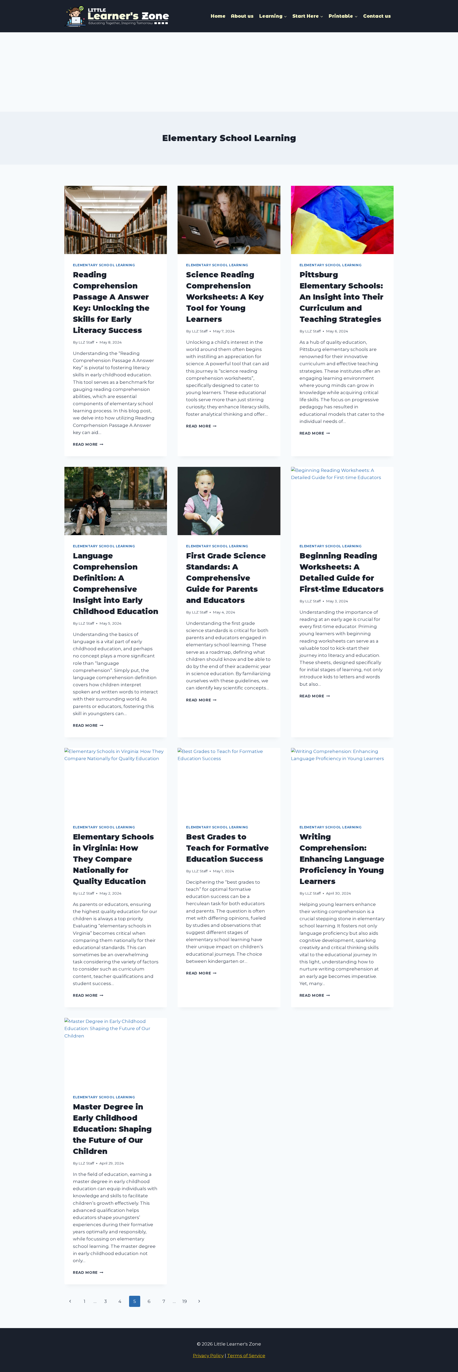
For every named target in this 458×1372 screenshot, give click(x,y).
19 (184, 1301)
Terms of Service (246, 1355)
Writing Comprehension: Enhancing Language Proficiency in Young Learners (342, 859)
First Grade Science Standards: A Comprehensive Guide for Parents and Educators (226, 578)
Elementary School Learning (104, 265)
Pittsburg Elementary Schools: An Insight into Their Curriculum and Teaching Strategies (342, 297)
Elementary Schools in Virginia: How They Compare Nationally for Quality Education (113, 859)
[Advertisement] (229, 72)
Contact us (377, 16)
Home (218, 16)
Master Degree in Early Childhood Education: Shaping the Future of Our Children (112, 1129)
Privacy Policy (208, 1355)
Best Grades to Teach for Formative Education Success (227, 848)
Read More (88, 444)
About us (242, 16)
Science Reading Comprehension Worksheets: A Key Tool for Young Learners (225, 297)
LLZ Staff (86, 342)
